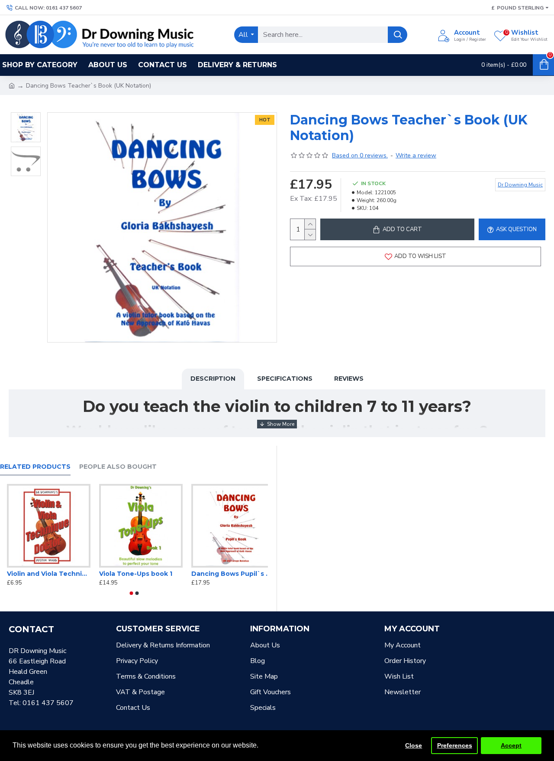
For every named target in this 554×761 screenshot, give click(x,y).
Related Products (35, 466)
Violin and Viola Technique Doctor (133, 574)
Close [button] (413, 745)
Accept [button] (511, 745)
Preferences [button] (454, 745)
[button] (131, 593)
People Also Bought (118, 466)
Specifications (284, 378)
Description (212, 378)
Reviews (349, 378)
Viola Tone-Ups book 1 (220, 574)
